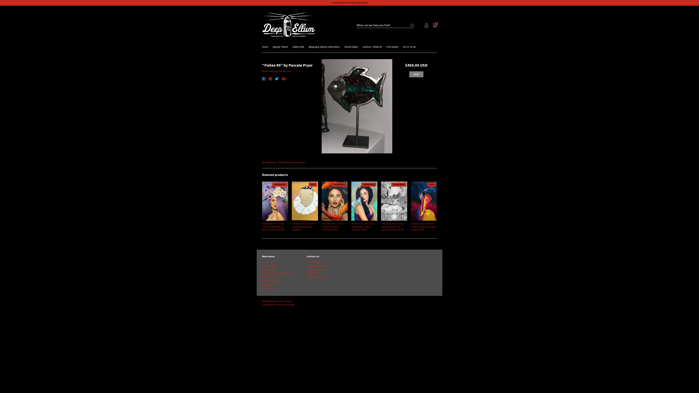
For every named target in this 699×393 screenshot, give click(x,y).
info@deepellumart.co (318, 265)
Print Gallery (392, 46)
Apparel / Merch (280, 46)
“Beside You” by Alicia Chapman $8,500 (361, 228)
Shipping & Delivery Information (324, 46)
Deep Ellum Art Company (273, 223)
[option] (357, 106)
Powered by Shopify (286, 304)
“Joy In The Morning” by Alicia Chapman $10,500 (273, 228)
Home (265, 46)
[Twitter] (277, 79)
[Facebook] (264, 79)
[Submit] (412, 25)
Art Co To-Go (409, 46)
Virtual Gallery (351, 46)
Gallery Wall (298, 46)
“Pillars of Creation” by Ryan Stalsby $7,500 (423, 228)
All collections (269, 162)
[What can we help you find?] (385, 25)
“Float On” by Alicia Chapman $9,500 (331, 228)
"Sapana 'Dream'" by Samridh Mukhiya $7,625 (392, 228)
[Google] (284, 79)
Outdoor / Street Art (372, 46)
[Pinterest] (270, 79)
